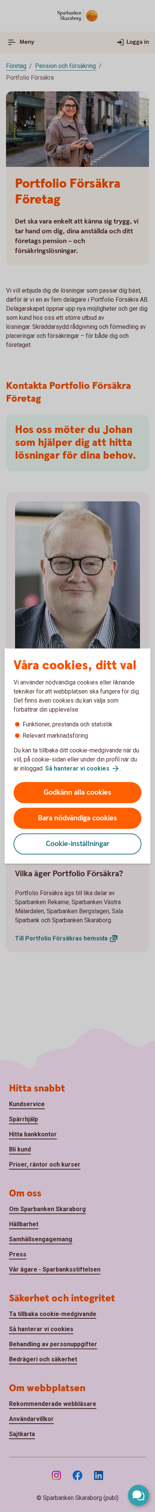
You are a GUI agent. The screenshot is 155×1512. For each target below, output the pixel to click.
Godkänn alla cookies (77, 792)
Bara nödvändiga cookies (77, 818)
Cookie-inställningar (77, 844)
